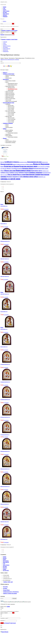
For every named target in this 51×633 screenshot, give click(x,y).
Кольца (6, 124)
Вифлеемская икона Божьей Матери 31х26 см (5, 451)
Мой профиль (6, 561)
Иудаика (5, 138)
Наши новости (6, 13)
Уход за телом (11, 109)
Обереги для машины (10, 94)
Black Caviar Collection (9, 111)
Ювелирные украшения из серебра (15, 176)
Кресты (6, 82)
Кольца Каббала (8, 131)
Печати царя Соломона (12, 137)
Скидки (4, 9)
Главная (4, 7)
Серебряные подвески (23, 172)
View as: (2, 191)
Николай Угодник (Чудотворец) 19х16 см (4, 276)
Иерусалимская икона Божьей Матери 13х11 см (5, 364)
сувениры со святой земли (10, 179)
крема (44, 176)
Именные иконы (11, 87)
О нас (4, 8)
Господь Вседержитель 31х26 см (3, 539)
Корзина (7, 34)
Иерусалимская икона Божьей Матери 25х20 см (5, 399)
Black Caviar (2, 162)
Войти (4, 21)
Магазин (6, 58)
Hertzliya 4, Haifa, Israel (8, 582)
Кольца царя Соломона (12, 133)
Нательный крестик (38, 168)
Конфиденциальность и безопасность (11, 591)
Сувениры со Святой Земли (8, 74)
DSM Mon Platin (8, 116)
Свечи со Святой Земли (10, 98)
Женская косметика (6, 164)
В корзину (6, 209)
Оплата (4, 559)
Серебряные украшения (8, 123)
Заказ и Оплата (6, 11)
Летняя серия (10, 105)
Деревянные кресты (9, 97)
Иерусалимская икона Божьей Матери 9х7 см (4, 434)
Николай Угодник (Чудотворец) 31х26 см (4, 258)
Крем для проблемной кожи (41, 166)
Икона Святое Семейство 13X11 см (3, 346)
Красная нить (8, 134)
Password (2, 620)
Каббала (4, 128)
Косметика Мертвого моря (8, 102)
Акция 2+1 (5, 72)
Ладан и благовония (9, 95)
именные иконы (28, 176)
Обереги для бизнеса (9, 93)
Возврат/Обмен (6, 590)
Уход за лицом (11, 108)
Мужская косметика (18, 168)
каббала (36, 176)
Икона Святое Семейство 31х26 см (3, 311)
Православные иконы (19, 58)
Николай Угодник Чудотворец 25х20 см (4, 521)
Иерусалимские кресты (13, 83)
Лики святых (4, 168)
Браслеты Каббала (9, 130)
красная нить (40, 176)
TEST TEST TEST (6, 570)
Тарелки (7, 76)
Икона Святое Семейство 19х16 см (3, 329)
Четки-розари (8, 100)
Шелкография (11, 90)
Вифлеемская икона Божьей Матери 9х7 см (4, 504)
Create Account (13, 623)
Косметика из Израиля (11, 166)
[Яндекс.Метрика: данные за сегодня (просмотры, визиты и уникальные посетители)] (4, 632)
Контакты (5, 15)
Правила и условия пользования (10, 593)
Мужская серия (11, 106)
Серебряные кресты (4, 172)
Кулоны (7, 126)
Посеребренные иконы (12, 89)
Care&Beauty (7, 104)
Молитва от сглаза (10, 168)
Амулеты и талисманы (10, 75)
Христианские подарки (33, 174)
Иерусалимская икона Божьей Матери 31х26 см (5, 417)
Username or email (4, 618)
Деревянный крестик (45, 162)
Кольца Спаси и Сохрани (10, 80)
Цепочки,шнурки (9, 127)
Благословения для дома (34, 162)
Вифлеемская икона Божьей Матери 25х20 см (5, 241)
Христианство (12, 58)
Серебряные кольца (45, 170)
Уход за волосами (11, 112)
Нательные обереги (27, 168)
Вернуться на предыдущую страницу (9, 59)
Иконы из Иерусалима (41, 164)
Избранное (5, 16)
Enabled (8, 606)
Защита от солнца (16, 164)
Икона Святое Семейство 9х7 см (3, 223)
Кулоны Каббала (8, 135)
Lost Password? (7, 623)
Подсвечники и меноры (10, 142)
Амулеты (16, 162)
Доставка (5, 12)
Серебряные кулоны (13, 172)
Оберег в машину (45, 168)
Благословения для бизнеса (23, 162)
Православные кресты (12, 85)
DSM (13, 162)
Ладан (1, 168)
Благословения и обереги (10, 141)
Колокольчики (8, 78)
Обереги (2, 170)
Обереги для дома (9, 91)
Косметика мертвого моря (28, 166)
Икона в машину (29, 164)
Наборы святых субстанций (11, 101)
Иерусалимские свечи (23, 164)
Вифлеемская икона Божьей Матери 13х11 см (5, 486)
